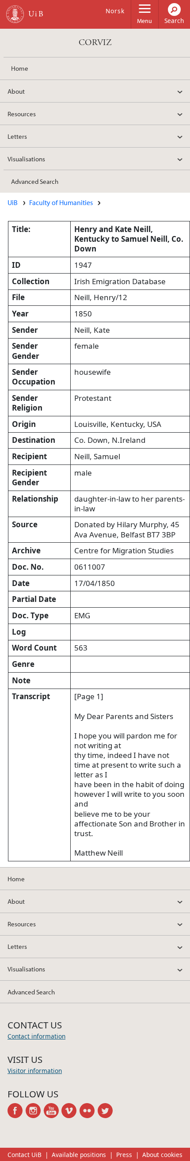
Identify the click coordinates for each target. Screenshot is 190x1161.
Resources (22, 113)
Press (124, 1154)
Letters (17, 136)
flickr (89, 1110)
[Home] (15, 14)
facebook (17, 1110)
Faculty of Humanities (61, 202)
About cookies (162, 1154)
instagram (35, 1110)
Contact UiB (25, 1154)
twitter (107, 1110)
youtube (53, 1110)
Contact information (36, 1036)
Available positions (79, 1154)
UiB (13, 202)
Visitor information (35, 1070)
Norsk (115, 11)
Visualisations (26, 158)
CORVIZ (95, 42)
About (16, 91)
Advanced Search (34, 181)
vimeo (70, 1110)
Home (19, 68)
